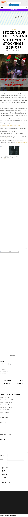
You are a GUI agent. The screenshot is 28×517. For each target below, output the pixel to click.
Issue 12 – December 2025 (6, 399)
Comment (3, 439)
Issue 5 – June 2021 (5, 417)
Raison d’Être (3, 422)
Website (2, 462)
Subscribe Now (14, 5)
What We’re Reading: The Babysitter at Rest (21, 383)
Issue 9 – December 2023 (6, 407)
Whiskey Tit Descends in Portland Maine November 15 (7, 383)
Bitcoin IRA (4, 137)
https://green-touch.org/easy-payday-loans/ (10, 125)
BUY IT (5, 158)
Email (2, 459)
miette (21, 50)
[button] (14, 3)
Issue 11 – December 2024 (6, 402)
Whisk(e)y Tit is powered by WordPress (8, 515)
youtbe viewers (6, 130)
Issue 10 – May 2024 (5, 404)
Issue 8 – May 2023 (4, 409)
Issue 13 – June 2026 (5, 397)
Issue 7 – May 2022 (4, 412)
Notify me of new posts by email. (4, 476)
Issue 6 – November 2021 (6, 415)
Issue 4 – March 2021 (5, 420)
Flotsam (14, 29)
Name (2, 455)
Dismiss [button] (16, 9)
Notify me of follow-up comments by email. (4, 468)
